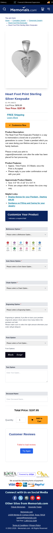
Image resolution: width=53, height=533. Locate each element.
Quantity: (9, 420)
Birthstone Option (13, 229)
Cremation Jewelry (19, 20)
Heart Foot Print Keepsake (17, 23)
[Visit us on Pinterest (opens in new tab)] (32, 498)
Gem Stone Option (14, 261)
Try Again (27, 451)
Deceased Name (12, 394)
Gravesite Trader (35, 507)
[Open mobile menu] (49, 9)
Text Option (10, 367)
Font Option (11, 337)
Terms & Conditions (20, 525)
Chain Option (12, 283)
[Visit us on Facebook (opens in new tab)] (14, 498)
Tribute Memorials (18, 507)
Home (7, 20)
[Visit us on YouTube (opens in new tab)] (38, 498)
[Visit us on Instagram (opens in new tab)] (26, 498)
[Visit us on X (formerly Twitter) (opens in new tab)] (20, 498)
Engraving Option (13, 304)
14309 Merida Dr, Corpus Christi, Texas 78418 (26, 515)
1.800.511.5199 (30, 521)
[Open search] (4, 9)
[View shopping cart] (42, 9)
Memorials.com (26, 512)
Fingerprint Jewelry (36, 20)
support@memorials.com (26, 518)
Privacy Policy (35, 525)
